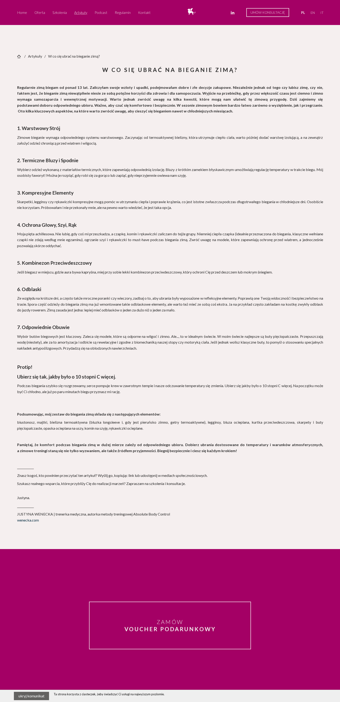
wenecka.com (28, 520)
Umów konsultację (267, 12)
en (313, 13)
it (322, 13)
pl (303, 13)
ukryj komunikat (31, 696)
